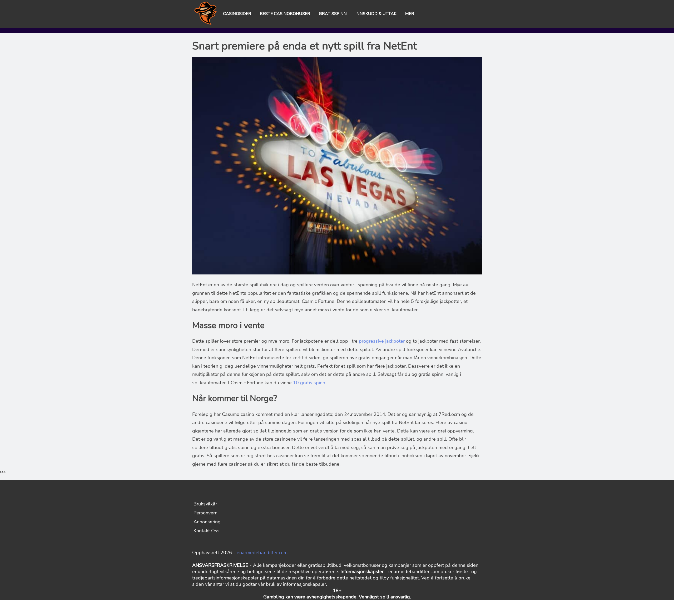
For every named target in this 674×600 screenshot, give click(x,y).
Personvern (205, 513)
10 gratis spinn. (309, 383)
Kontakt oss (207, 531)
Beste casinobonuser (285, 14)
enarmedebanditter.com (262, 552)
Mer (409, 14)
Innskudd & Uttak (376, 14)
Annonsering (207, 522)
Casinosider (237, 14)
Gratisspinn (333, 14)
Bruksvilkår (205, 504)
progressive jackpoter (382, 341)
